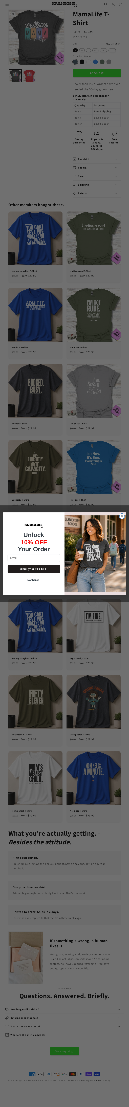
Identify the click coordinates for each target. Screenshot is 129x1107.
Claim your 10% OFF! (34, 568)
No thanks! (33, 579)
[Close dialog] (122, 516)
